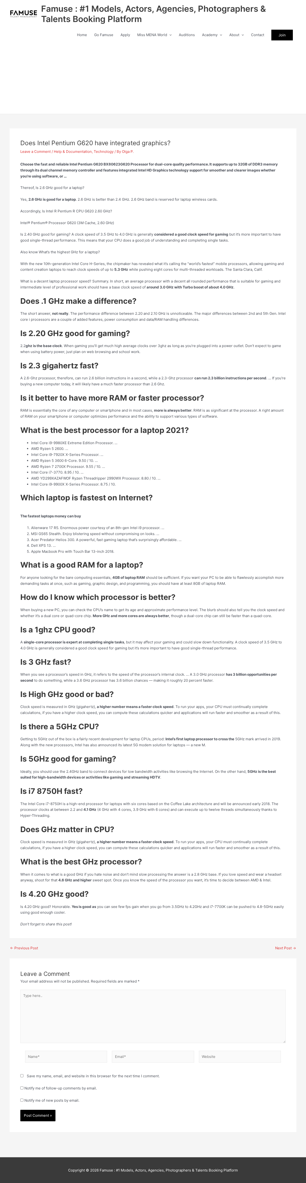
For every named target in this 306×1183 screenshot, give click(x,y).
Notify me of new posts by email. (51, 1100)
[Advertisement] (153, 77)
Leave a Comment (35, 151)
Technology (104, 151)
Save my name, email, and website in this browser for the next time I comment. (93, 1076)
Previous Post (24, 948)
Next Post (285, 948)
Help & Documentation (73, 151)
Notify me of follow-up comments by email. (60, 1088)
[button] (169, 35)
